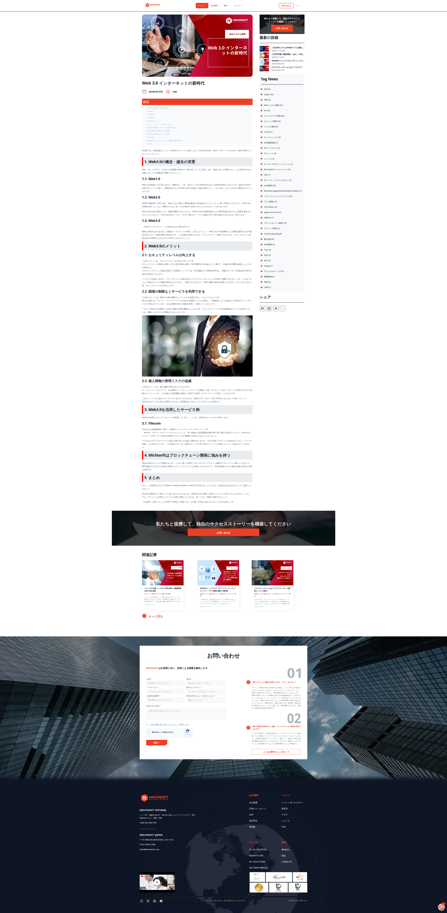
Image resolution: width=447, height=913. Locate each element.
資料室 (284, 808)
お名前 (148, 679)
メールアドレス (152, 687)
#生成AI (168, 594)
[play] (157, 882)
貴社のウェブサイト (193, 687)
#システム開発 (160, 594)
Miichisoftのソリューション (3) (277, 169)
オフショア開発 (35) (272, 121)
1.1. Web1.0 (150, 111)
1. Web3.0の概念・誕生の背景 (157, 108)
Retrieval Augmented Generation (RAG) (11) (283, 191)
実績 (283, 855)
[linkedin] (154, 901)
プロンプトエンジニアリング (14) (278, 196)
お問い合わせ (286, 6)
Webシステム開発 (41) (273, 105)
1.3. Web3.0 (150, 118)
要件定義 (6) (269, 239)
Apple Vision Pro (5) (272, 212)
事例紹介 (285, 849)
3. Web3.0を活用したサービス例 (157, 134)
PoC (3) (267, 110)
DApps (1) (268, 266)
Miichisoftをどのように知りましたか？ (200, 696)
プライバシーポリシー (298, 900)
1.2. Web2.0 (150, 114)
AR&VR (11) (269, 217)
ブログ (284, 814)
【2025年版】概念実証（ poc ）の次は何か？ (288, 54)
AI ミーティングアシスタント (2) (277, 180)
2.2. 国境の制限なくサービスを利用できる (161, 127)
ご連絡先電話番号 (152, 696)
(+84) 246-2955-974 (148, 822)
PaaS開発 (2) (269, 244)
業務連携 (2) (269, 276)
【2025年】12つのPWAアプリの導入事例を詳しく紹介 (288, 47)
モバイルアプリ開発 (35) (274, 116)
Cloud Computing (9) (273, 233)
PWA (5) (267, 100)
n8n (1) (267, 175)
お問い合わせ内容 (153, 706)
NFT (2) (267, 260)
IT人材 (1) (268, 132)
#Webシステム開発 (206, 594)
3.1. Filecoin (150, 137)
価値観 (252, 826)
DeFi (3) (267, 255)
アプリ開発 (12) (270, 201)
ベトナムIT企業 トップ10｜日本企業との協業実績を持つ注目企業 (162, 589)
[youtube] (161, 901)
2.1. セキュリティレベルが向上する (158, 124)
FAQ (283, 826)
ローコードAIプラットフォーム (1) (278, 164)
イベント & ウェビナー (292, 802)
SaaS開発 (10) (270, 185)
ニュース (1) (269, 158)
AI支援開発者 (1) (271, 142)
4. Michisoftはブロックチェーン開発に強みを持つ (164, 140)
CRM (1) (267, 287)
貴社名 (189, 679)
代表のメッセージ (257, 808)
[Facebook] (148, 901)
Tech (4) (267, 250)
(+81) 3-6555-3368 (147, 844)
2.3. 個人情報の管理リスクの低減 (158, 131)
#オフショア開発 (149, 594)
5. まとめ (149, 144)
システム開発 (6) (271, 126)
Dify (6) (267, 89)
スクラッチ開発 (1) (272, 228)
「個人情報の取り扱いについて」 (163, 724)
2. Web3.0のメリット (153, 121)
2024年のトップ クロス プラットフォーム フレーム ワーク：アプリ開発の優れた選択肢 (288, 60)
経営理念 (253, 820)
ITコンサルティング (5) (274, 271)
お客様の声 (286, 861)
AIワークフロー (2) (272, 148)
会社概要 (253, 802)
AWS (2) (267, 282)
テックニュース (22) (272, 137)
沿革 (251, 814)
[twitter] (141, 901)
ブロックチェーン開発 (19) (275, 223)
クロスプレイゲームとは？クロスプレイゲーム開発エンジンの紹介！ (287, 67)
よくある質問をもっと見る (274, 752)
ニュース (285, 820)
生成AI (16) (268, 94)
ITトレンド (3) (270, 153)
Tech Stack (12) (270, 207)
